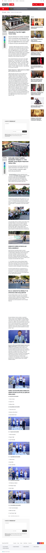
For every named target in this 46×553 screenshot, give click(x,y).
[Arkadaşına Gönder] (4, 43)
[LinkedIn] (4, 40)
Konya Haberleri (5, 546)
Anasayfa (14, 543)
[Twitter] (4, 38)
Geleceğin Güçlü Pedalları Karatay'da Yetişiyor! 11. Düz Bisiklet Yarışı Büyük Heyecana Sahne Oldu (23, 9)
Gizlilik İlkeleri (25, 543)
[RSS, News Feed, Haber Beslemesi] (43, 543)
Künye (18, 543)
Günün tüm (41, 8)
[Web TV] (41, 0)
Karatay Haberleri (26, 546)
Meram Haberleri (36, 546)
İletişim (21, 543)
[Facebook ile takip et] (38, 543)
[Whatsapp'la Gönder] (4, 42)
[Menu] (33, 4)
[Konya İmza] (8, 4)
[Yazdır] (4, 45)
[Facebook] (4, 37)
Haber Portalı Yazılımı (7, 551)
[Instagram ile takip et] (40, 543)
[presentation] (5, 8)
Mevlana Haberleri (6, 548)
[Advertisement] (19, 309)
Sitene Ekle (30, 543)
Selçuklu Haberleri (16, 546)
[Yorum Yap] (4, 47)
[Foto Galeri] (43, 0)
